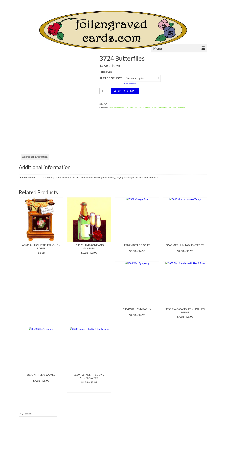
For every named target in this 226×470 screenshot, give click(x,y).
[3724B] (56, 92)
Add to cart (125, 91)
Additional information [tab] (35, 156)
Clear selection (130, 83)
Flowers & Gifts (151, 107)
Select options (89, 260)
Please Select (110, 78)
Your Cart (198, 2)
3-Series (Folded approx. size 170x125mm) (126, 107)
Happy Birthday (164, 107)
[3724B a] (56, 139)
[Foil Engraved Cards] (113, 30)
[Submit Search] (21, 3)
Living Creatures (178, 107)
